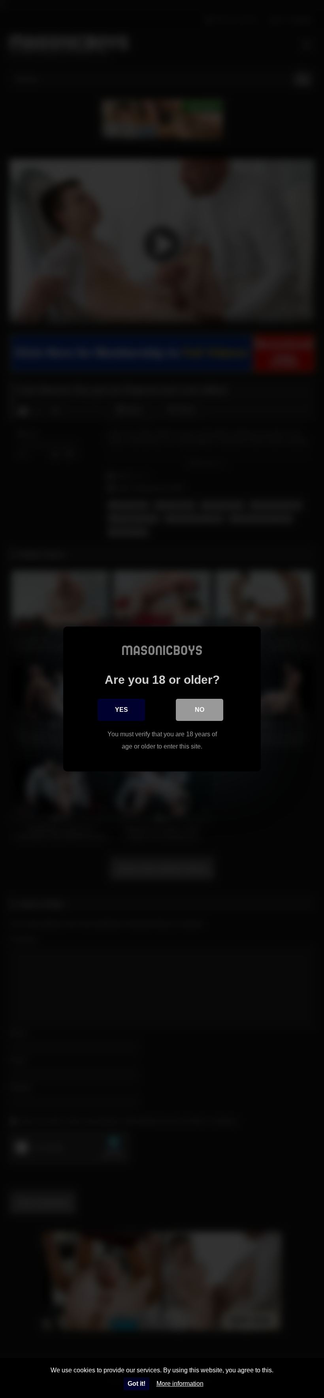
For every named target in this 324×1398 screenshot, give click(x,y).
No (199, 709)
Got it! (136, 1383)
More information (179, 1383)
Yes (121, 709)
